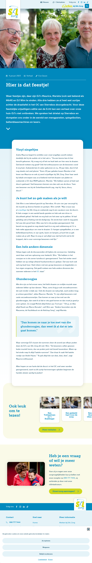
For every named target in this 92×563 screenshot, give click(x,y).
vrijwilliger (22, 210)
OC (38, 271)
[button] (88, 529)
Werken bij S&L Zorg (67, 523)
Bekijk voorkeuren (46, 554)
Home (35, 523)
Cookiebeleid (42, 559)
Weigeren (46, 547)
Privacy (50, 559)
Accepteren (46, 541)
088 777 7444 (69, 478)
